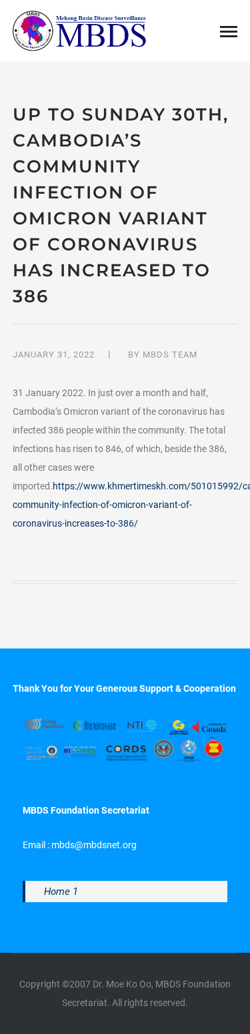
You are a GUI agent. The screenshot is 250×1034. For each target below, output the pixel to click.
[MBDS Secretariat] (79, 30)
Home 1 (61, 892)
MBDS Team (170, 355)
